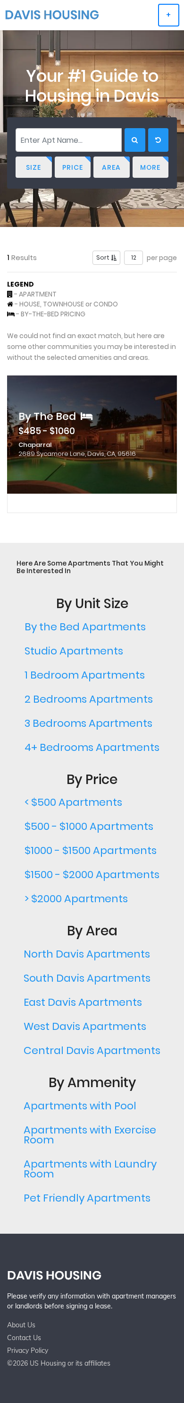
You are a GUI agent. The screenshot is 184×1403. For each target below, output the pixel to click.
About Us (21, 1325)
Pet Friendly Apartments (87, 1198)
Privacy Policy (27, 1350)
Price (72, 167)
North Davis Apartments (87, 954)
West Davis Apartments (85, 1026)
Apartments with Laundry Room (90, 1169)
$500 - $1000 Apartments (89, 826)
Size (33, 167)
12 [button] (133, 257)
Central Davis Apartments (92, 1050)
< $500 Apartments (73, 802)
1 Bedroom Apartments (85, 675)
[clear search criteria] (158, 140)
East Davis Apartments (83, 1002)
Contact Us (24, 1337)
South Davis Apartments (87, 978)
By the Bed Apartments (85, 626)
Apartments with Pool (80, 1105)
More (150, 167)
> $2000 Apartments (76, 898)
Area (111, 167)
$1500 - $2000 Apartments (92, 874)
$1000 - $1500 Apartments (91, 850)
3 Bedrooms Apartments (88, 723)
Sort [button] (103, 257)
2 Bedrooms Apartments (89, 699)
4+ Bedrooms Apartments (92, 747)
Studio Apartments (74, 651)
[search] (135, 140)
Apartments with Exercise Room (90, 1135)
